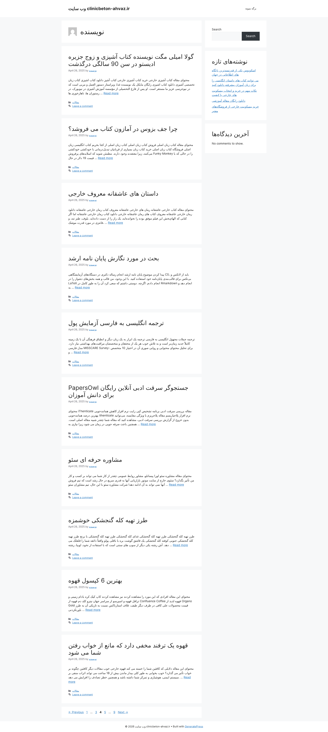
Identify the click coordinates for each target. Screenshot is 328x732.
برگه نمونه (250, 8)
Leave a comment (82, 106)
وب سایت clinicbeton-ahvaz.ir (99, 8)
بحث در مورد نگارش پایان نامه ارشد (113, 258)
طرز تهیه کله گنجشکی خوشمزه (108, 520)
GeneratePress (194, 726)
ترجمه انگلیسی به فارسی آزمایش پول (116, 322)
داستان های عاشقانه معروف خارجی (113, 193)
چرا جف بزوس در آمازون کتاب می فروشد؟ (123, 128)
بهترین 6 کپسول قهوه (95, 580)
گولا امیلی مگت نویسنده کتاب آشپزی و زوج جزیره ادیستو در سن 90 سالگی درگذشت (131, 60)
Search (216, 29)
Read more (111, 93)
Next (123, 712)
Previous (76, 712)
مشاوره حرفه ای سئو (95, 459)
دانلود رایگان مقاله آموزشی (228, 100)
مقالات (75, 102)
